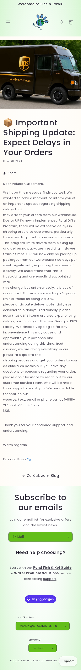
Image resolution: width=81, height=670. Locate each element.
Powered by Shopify (58, 660)
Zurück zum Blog (43, 475)
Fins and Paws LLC (33, 660)
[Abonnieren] (67, 537)
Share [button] (12, 173)
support (49, 579)
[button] (8, 22)
